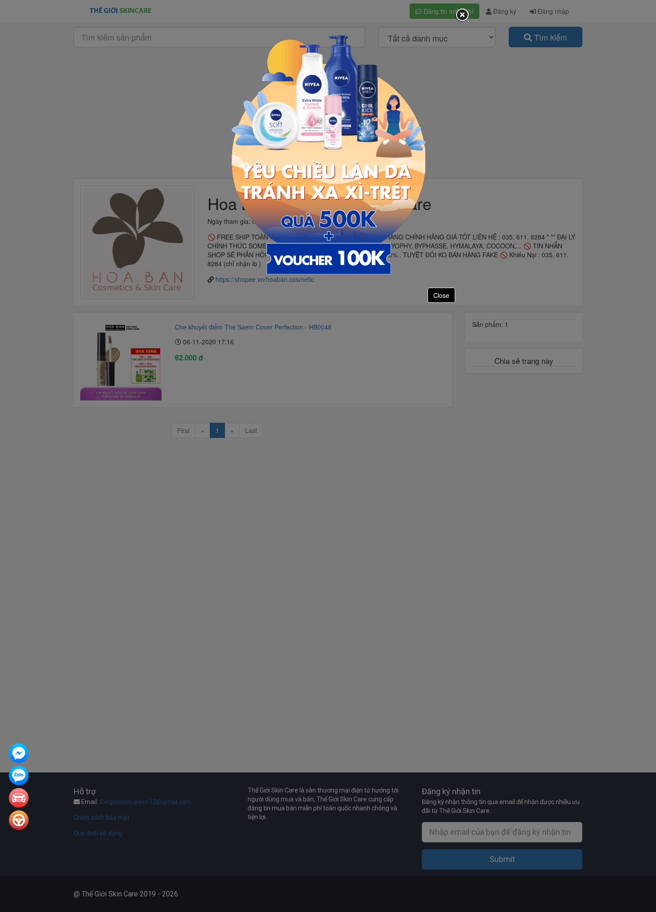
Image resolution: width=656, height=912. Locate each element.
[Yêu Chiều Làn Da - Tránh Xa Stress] (328, 153)
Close (441, 295)
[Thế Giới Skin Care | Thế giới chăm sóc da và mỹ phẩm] (19, 754)
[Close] (462, 15)
